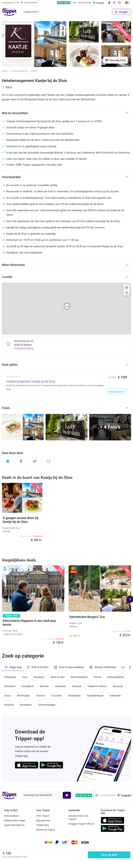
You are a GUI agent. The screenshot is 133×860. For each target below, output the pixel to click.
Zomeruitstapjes (46, 704)
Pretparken (10, 677)
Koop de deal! (109, 854)
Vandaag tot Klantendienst (20, 2)
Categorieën (31, 11)
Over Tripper (42, 815)
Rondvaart (10, 686)
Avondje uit (28, 686)
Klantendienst (11, 815)
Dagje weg (15, 667)
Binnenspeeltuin (79, 677)
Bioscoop (118, 686)
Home (5, 71)
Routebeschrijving (23, 348)
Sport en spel (57, 677)
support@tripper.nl (14, 825)
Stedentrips (74, 695)
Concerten (56, 695)
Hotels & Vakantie (19, 71)
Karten (97, 677)
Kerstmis (9, 704)
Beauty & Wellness (105, 667)
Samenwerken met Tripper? (78, 817)
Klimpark (76, 686)
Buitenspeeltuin (115, 677)
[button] (60, 62)
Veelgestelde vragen (14, 820)
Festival (40, 695)
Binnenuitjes (23, 695)
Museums (39, 677)
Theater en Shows (97, 686)
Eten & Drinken (40, 667)
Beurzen (44, 686)
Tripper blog (42, 825)
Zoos (25, 677)
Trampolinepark (95, 695)
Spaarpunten (43, 820)
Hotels (33, 71)
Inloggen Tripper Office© (81, 823)
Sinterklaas (26, 704)
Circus (7, 695)
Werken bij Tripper (45, 829)
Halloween (115, 695)
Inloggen (123, 12)
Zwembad (60, 686)
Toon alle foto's (117, 60)
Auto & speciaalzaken (71, 667)
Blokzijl (9, 87)
